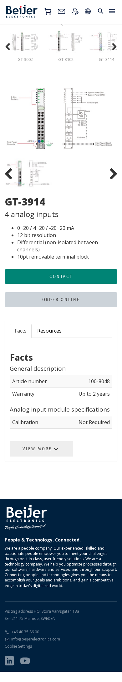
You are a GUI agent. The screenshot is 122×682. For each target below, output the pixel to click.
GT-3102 (66, 59)
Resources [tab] (49, 330)
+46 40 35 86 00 (25, 632)
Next (108, 119)
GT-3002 (25, 59)
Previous (14, 119)
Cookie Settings (18, 646)
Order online (61, 299)
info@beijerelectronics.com (35, 639)
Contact (61, 276)
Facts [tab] (21, 330)
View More (38, 449)
